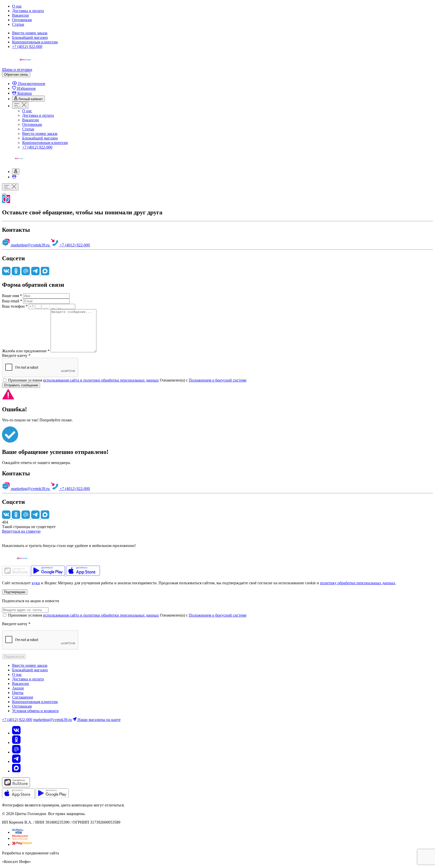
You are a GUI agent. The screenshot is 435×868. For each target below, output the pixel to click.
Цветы (17, 692)
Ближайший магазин (30, 37)
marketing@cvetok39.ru (30, 245)
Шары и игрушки (17, 69)
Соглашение (22, 697)
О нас (17, 6)
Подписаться (14, 656)
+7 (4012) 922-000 (27, 46)
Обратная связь (16, 74)
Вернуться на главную (21, 531)
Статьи (18, 24)
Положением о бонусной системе (217, 380)
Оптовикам (22, 20)
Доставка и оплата (28, 11)
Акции (18, 688)
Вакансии (20, 15)
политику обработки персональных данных (357, 583)
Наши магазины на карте (99, 719)
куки (36, 583)
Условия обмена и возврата (35, 711)
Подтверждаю (14, 592)
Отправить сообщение (21, 385)
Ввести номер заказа (29, 33)
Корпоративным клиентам (35, 42)
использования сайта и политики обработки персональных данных (101, 380)
